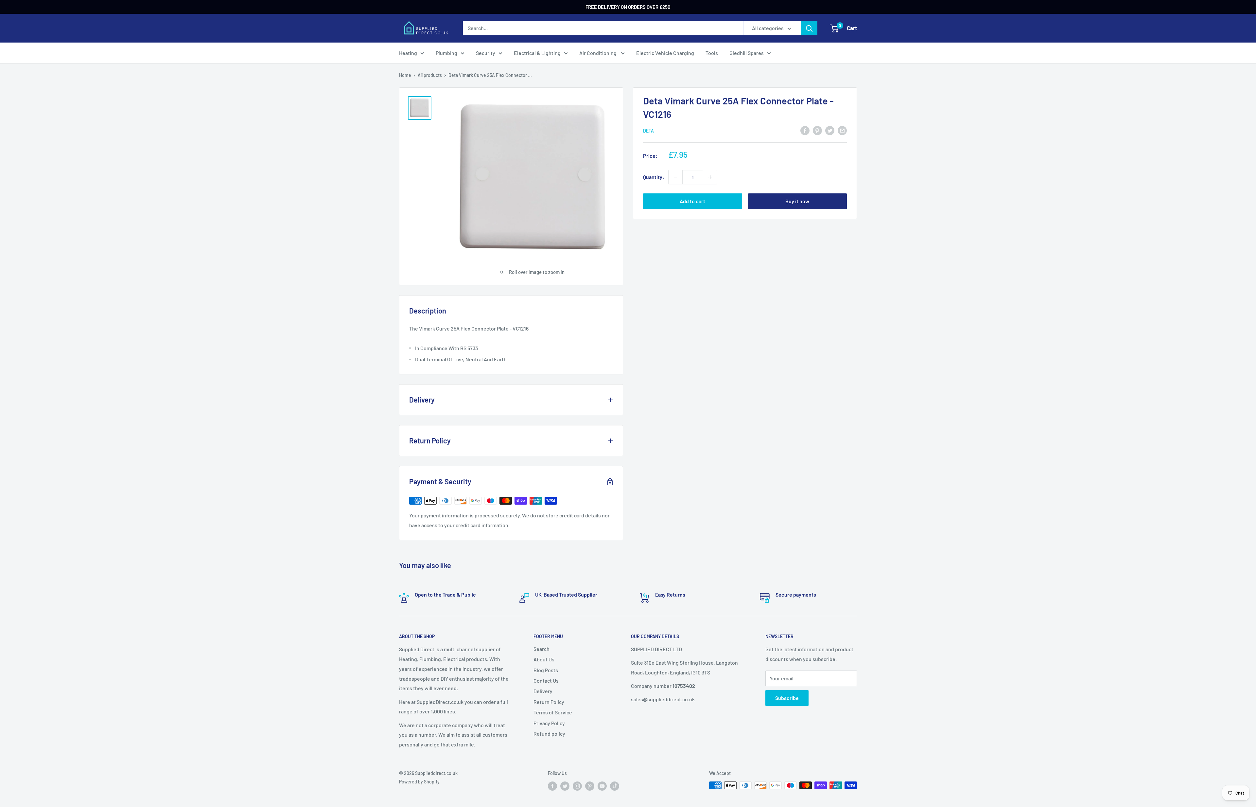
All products (430, 75)
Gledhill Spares (746, 53)
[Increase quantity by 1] (710, 177)
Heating (408, 53)
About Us (543, 659)
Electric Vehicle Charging (665, 53)
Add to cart (692, 201)
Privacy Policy (549, 723)
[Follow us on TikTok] (614, 786)
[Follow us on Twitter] (564, 786)
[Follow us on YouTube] (602, 786)
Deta (648, 131)
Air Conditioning (598, 53)
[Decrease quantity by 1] (675, 177)
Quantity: (653, 177)
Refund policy (549, 733)
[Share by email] (842, 130)
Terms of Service (552, 712)
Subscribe (787, 698)
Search (541, 649)
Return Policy (548, 702)
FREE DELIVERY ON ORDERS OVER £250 (628, 7)
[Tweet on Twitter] (829, 130)
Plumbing (446, 53)
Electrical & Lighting (537, 53)
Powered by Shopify (419, 781)
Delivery (542, 691)
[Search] (809, 28)
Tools (712, 53)
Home (405, 75)
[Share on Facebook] (805, 130)
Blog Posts (545, 670)
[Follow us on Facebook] (552, 786)
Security (485, 53)
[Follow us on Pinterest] (589, 786)
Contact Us (546, 680)
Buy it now (797, 201)
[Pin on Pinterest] (817, 130)
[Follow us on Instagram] (577, 786)
